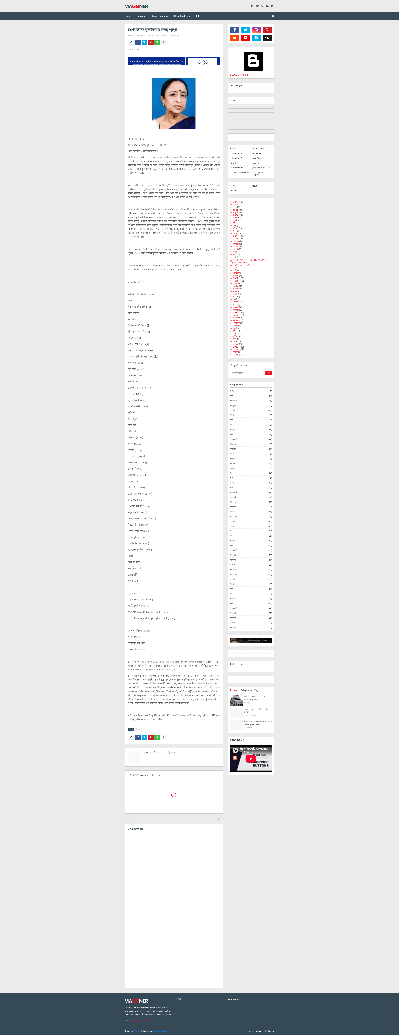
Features (233, 148)
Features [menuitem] (140, 16)
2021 (235, 312)
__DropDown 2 (258, 153)
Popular (234, 690)
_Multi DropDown (259, 148)
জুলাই (235, 220)
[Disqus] (174, 945)
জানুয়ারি (236, 212)
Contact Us (269, 1031)
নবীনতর (128, 818)
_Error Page (256, 163)
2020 (235, 347)
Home (232, 101)
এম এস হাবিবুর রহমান (137, 35)
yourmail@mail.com (139, 1020)
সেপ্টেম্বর (236, 246)
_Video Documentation (239, 173)
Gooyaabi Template (160, 1031)
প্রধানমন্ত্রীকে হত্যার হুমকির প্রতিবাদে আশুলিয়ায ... (248, 259)
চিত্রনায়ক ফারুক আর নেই (239, 262)
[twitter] (240, 654)
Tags (257, 690)
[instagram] (240, 138)
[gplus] (262, 654)
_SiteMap (234, 163)
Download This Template (258, 174)
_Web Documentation (261, 168)
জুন (234, 223)
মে (234, 225)
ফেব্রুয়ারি (236, 209)
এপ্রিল (235, 204)
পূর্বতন (219, 818)
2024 (235, 215)
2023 (235, 236)
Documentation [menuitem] (159, 16)
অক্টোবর (236, 244)
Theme (136, 1031)
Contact (233, 191)
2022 (235, 278)
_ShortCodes (257, 158)
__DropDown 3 (236, 158)
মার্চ (234, 207)
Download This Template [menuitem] (187, 16)
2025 (235, 202)
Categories (246, 690)
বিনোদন (163, 35)
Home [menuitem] (128, 16)
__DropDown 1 (236, 153)
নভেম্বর (236, 241)
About (254, 186)
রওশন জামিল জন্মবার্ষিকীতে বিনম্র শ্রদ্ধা (243, 265)
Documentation (236, 168)
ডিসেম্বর (236, 238)
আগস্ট (235, 217)
